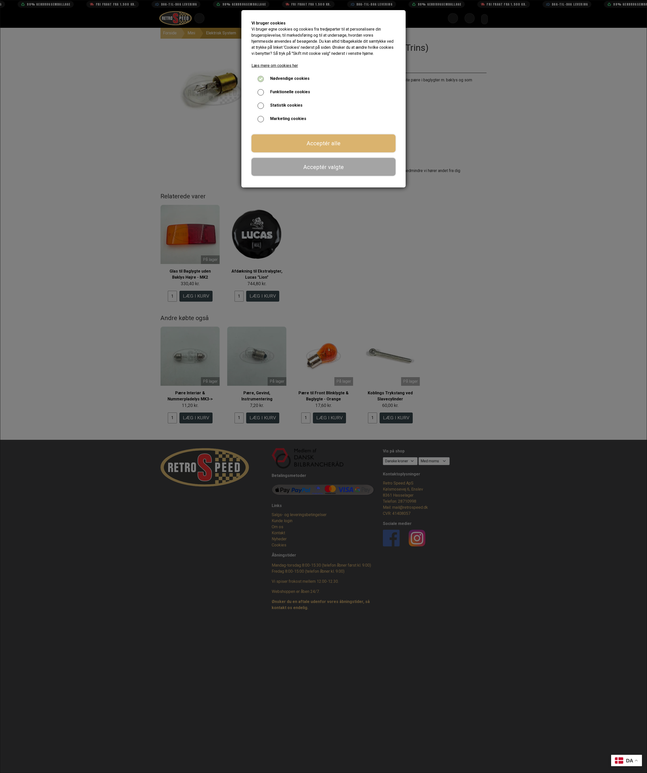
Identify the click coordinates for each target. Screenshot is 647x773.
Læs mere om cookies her (274, 65)
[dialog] (323, 386)
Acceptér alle (323, 143)
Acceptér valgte (323, 167)
